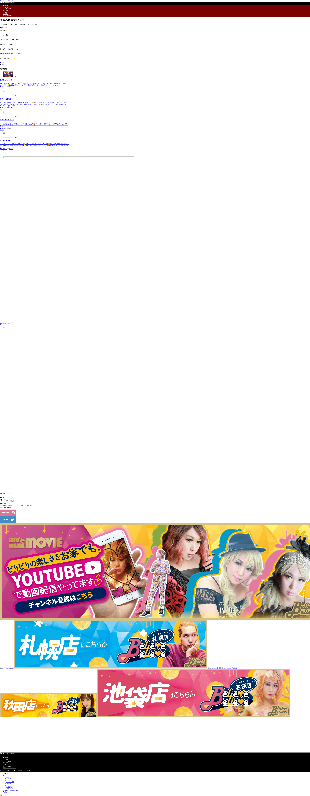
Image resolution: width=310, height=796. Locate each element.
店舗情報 (5, 757)
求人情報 (5, 762)
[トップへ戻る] (1, 795)
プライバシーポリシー (9, 768)
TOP (4, 756)
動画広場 (9, 787)
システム (5, 759)
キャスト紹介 (7, 761)
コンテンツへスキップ (6, 0)
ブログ (3, 62)
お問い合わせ (7, 766)
